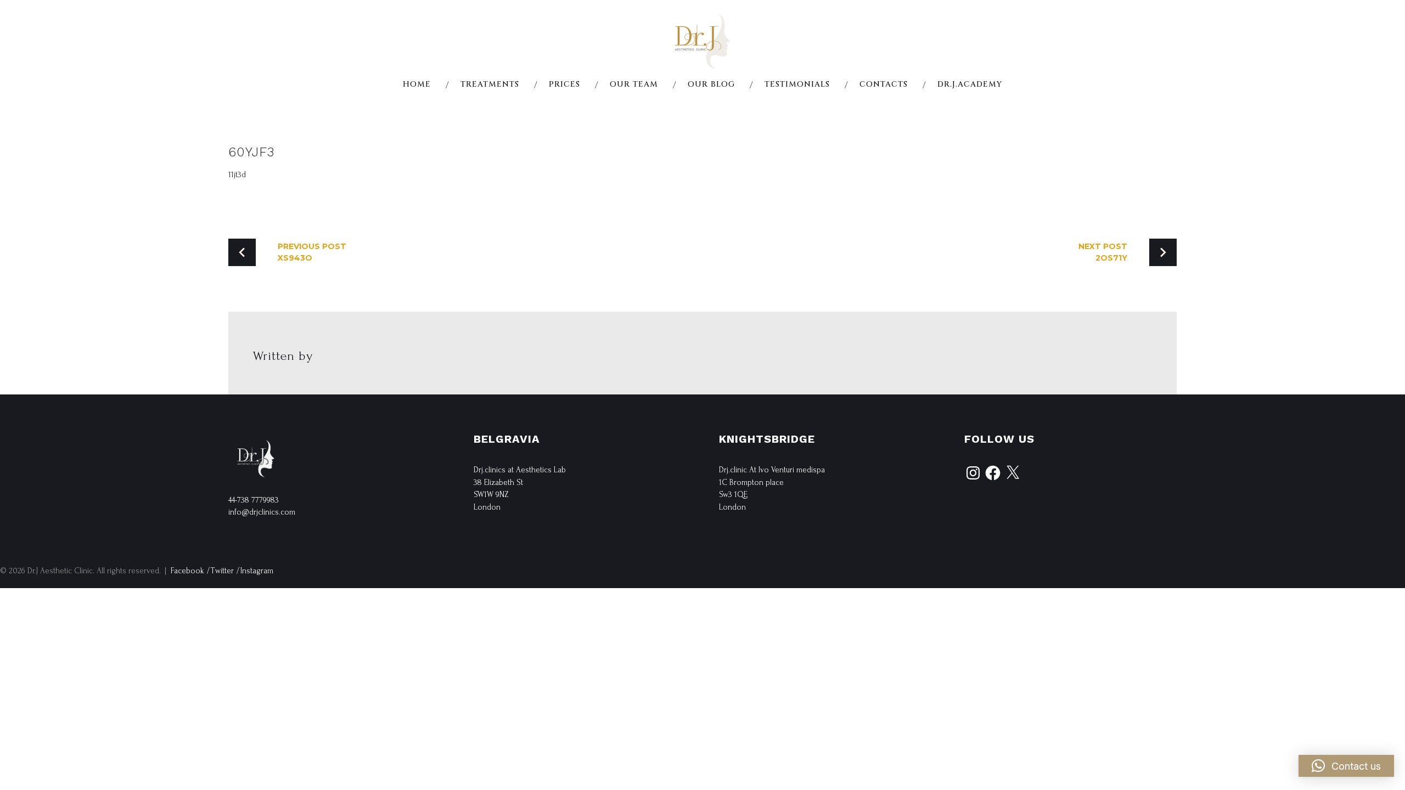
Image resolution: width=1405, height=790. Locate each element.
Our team (634, 84)
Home (417, 84)
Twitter (222, 570)
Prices (564, 84)
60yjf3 (251, 152)
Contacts (883, 84)
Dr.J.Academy (969, 84)
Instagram (256, 570)
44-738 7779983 (253, 500)
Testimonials (797, 84)
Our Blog (711, 84)
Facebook (187, 570)
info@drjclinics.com (261, 512)
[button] (1346, 766)
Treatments (489, 84)
